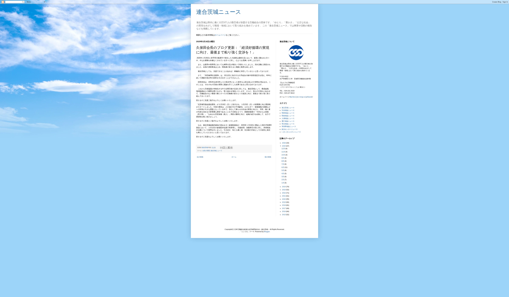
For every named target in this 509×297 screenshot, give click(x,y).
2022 (284, 193)
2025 (284, 146)
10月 (283, 155)
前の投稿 (268, 157)
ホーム (234, 157)
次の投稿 (200, 157)
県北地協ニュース (288, 124)
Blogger (267, 232)
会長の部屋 (206, 150)
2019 (284, 202)
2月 (283, 180)
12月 (283, 149)
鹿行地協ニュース (288, 121)
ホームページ (220, 35)
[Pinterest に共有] (231, 147)
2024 (284, 187)
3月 (283, 177)
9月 (283, 158)
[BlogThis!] (224, 147)
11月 (283, 152)
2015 (284, 215)
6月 (283, 167)
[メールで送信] (221, 147)
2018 (284, 205)
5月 (283, 170)
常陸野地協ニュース (289, 126)
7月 (283, 164)
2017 (284, 208)
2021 (284, 196)
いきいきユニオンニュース (291, 132)
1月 (283, 183)
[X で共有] (226, 147)
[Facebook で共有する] (229, 147)
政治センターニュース (290, 129)
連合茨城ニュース (218, 12)
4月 (283, 173)
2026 (284, 143)
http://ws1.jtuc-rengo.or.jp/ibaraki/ (301, 97)
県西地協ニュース (288, 113)
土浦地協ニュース (288, 118)
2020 (284, 199)
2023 (284, 190)
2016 (284, 211)
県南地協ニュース (288, 116)
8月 (283, 161)
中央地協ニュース (288, 110)
